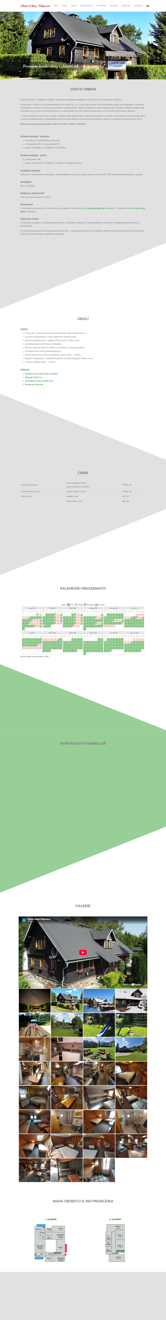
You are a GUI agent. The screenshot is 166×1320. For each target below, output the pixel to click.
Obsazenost (86, 6)
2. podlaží (115, 1219)
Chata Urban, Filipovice (35, 6)
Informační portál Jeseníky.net (39, 381)
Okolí (65, 6)
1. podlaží (50, 1219)
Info (56, 6)
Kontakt (138, 6)
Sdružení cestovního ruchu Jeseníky (41, 373)
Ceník (74, 6)
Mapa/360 (126, 6)
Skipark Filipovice (33, 377)
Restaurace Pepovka (34, 384)
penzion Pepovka (96, 208)
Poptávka (102, 6)
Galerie (114, 6)
